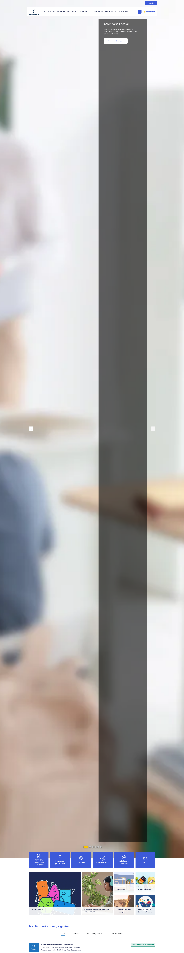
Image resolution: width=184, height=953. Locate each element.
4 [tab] (95, 847)
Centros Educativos (115, 934)
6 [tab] (101, 847)
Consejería (109, 11)
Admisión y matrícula (124, 862)
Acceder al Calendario (116, 41)
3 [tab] (92, 847)
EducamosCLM (102, 862)
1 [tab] (85, 847)
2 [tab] (90, 847)
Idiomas (81, 862)
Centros (97, 11)
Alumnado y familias (65, 11)
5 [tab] (98, 847)
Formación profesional (60, 862)
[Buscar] (140, 12)
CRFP (145, 862)
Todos (63, 934)
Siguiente (153, 428)
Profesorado (84, 11)
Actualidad (123, 11)
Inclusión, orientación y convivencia (38, 862)
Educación (48, 11)
